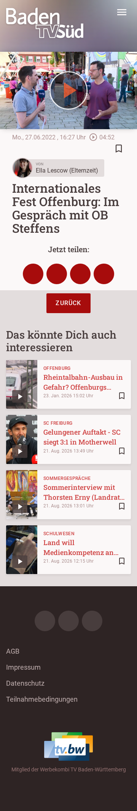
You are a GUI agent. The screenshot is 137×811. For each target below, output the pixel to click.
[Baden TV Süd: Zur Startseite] (44, 23)
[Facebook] (45, 621)
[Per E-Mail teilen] (104, 274)
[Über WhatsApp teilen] (80, 274)
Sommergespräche (67, 478)
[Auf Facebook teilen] (33, 274)
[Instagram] (68, 621)
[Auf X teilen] (56, 274)
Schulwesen (59, 533)
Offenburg (57, 368)
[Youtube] (92, 621)
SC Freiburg (57, 423)
